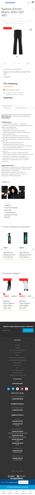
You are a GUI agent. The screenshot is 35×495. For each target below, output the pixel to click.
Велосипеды (17, 362)
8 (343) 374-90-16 (17, 436)
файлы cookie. (14, 482)
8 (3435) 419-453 (17, 459)
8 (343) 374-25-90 (17, 432)
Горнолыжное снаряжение (17, 357)
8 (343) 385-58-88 (17, 399)
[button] (17, 56)
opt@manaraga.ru (17, 415)
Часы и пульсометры (17, 370)
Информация (17, 383)
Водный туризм (17, 372)
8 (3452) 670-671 (17, 421)
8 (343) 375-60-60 (17, 440)
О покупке (17, 379)
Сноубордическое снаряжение (17, 360)
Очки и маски (17, 365)
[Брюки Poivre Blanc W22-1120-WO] (17, 42)
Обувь (17, 355)
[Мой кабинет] (28, 3)
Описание (7, 108)
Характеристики (21, 108)
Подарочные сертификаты (17, 375)
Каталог (17, 340)
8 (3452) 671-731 (18, 424)
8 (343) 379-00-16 (17, 444)
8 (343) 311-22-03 (17, 410)
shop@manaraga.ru (17, 404)
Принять (23, 482)
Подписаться (28, 330)
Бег (18, 367)
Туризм (17, 347)
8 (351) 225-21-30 (17, 451)
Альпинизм (17, 352)
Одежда (17, 345)
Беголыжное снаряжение (17, 350)
